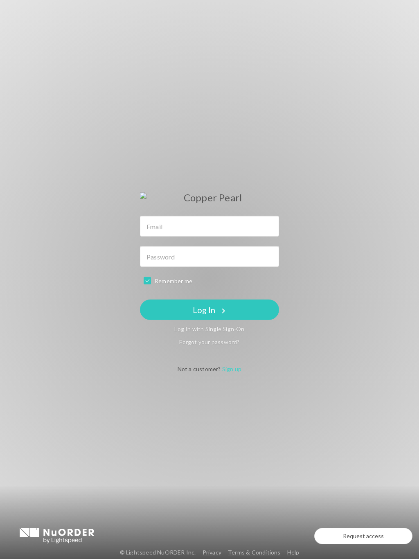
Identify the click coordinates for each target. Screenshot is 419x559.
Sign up (231, 368)
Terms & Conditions (254, 552)
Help (293, 552)
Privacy (212, 552)
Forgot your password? (209, 341)
